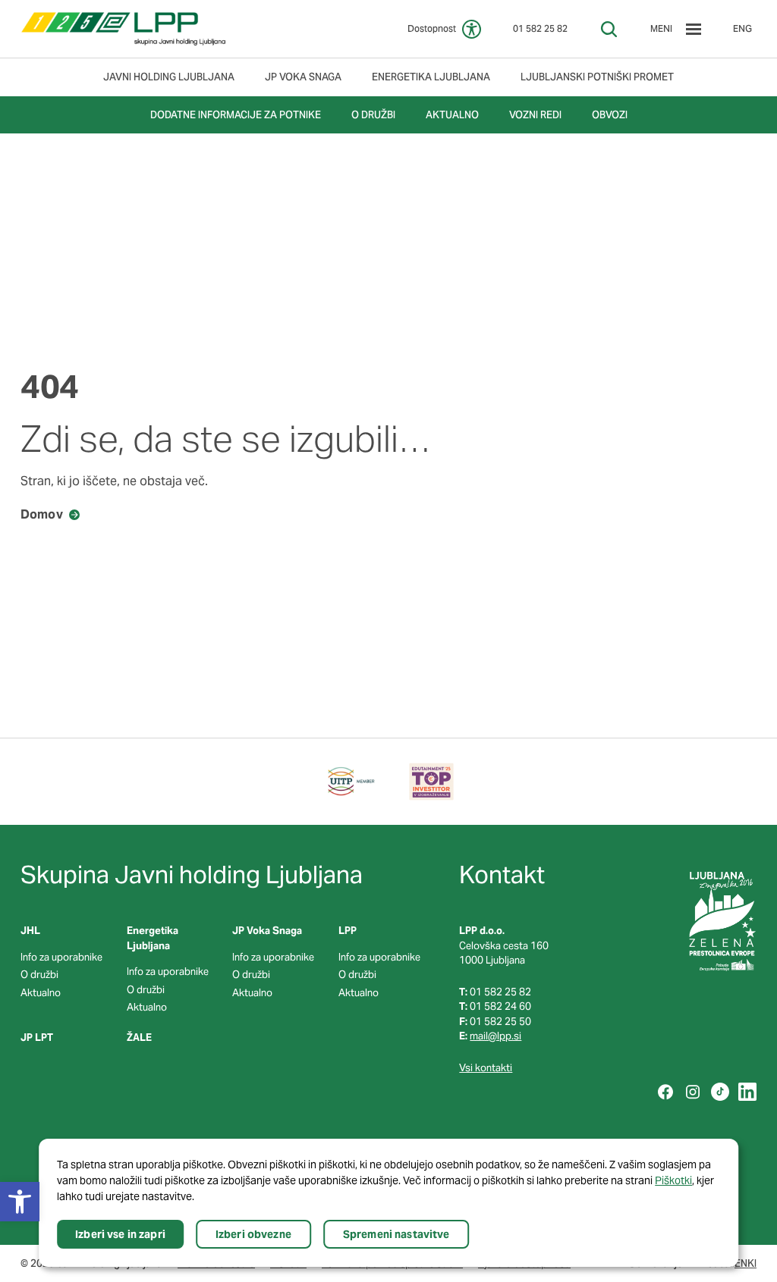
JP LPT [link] (36, 1037)
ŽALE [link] (139, 1037)
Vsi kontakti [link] (485, 1067)
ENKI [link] (746, 1263)
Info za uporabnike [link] (61, 957)
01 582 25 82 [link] (540, 28)
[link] (123, 28)
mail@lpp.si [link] (495, 1036)
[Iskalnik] (608, 29)
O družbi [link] (39, 974)
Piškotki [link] (673, 1180)
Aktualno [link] (40, 992)
